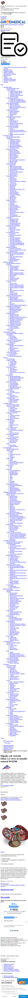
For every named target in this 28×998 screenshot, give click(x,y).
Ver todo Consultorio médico (13, 642)
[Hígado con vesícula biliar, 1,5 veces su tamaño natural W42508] (4, 806)
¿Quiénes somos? (8, 965)
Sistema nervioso (8, 749)
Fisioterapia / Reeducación (10, 79)
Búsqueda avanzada (5, 30)
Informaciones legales (9, 966)
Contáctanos (3, 17)
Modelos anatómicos (8, 72)
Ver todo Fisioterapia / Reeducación (15, 493)
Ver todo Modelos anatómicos (14, 263)
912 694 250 (4, 16)
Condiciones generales (9, 964)
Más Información (5, 883)
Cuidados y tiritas (8, 78)
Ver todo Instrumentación (12, 449)
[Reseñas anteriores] (2, 922)
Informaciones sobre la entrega (11, 977)
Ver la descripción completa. (7, 785)
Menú (2, 84)
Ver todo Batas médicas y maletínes (15, 333)
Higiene (5, 76)
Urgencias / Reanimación (9, 80)
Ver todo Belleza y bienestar (13, 590)
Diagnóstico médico (8, 71)
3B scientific (5, 897)
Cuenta (2, 738)
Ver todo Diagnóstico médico (13, 137)
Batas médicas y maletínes (10, 74)
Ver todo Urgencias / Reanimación (15, 541)
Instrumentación (7, 75)
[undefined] (24, 911)
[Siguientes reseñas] (26, 922)
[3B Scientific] (6, 770)
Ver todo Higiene (11, 358)
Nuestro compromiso (8, 968)
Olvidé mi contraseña (9, 976)
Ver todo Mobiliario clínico (13, 88)
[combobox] (7, 29)
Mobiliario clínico (8, 70)
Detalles (2, 852)
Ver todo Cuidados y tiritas (13, 404)
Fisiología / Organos (8, 748)
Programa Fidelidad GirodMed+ (11, 969)
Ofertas (6, 82)
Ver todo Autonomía (11, 665)
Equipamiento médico (9, 745)
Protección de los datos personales (12, 970)
